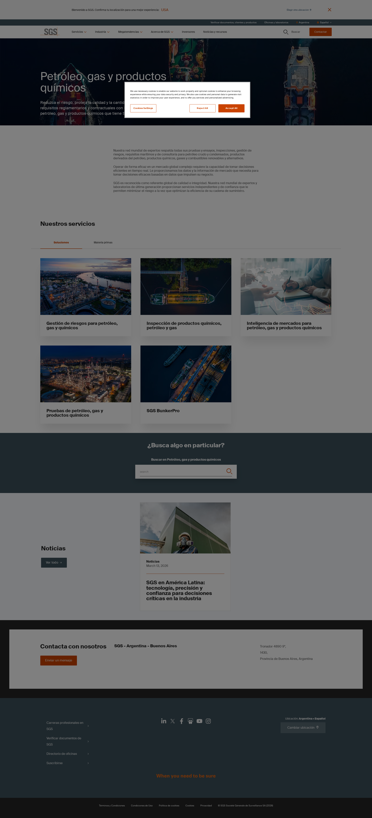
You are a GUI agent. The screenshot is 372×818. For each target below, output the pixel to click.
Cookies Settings (143, 108)
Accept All (232, 108)
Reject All (202, 108)
